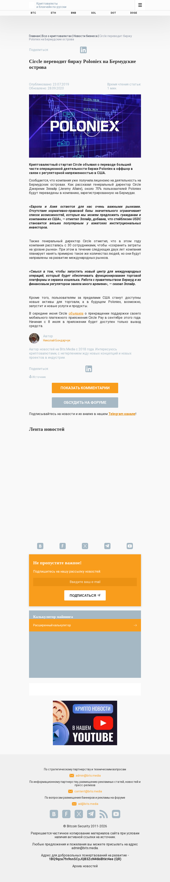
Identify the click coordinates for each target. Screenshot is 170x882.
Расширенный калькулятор (52, 625)
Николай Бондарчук (56, 340)
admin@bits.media (88, 775)
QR (117, 859)
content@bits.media (88, 791)
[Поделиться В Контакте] (93, 50)
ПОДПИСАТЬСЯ (83, 595)
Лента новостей (46, 429)
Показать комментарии (85, 388)
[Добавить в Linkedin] (83, 50)
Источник (39, 377)
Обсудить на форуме (85, 402)
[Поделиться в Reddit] (102, 50)
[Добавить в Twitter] (64, 50)
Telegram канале (121, 414)
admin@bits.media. (85, 848)
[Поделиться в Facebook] (54, 50)
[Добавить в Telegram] (73, 50)
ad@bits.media (88, 803)
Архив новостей (85, 866)
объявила (76, 313)
